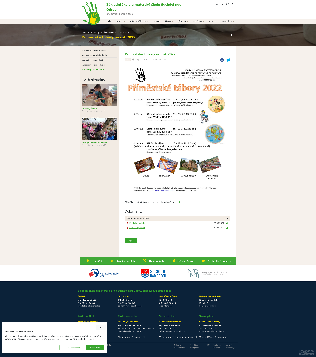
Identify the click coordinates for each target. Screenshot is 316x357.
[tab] (177, 218)
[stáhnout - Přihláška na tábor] (227, 223)
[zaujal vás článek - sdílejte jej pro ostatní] (221, 60)
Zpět (131, 240)
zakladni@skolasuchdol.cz (129, 306)
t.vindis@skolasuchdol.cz (89, 306)
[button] (219, 4)
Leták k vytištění (137, 227)
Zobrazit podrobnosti (71, 347)
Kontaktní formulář (207, 306)
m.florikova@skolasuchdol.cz (172, 331)
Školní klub (109, 32)
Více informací (165, 306)
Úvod (84, 32)
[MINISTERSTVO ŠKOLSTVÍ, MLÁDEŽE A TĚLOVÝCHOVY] (207, 273)
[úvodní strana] (91, 8)
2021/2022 (123, 32)
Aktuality (95, 32)
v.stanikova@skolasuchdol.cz (212, 331)
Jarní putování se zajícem (94, 142)
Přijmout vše (95, 347)
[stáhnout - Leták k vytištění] (227, 227)
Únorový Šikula (89, 108)
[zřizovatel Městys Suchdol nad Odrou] (153, 273)
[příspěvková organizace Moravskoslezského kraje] (104, 273)
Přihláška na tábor (137, 223)
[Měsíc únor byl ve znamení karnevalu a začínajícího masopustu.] (99, 94)
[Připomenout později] (101, 327)
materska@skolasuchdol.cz (130, 331)
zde (179, 202)
